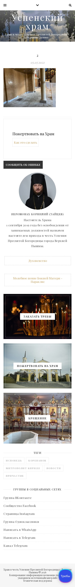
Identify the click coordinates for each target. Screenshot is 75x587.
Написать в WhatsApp (19, 530)
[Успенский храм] (37, 26)
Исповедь (14, 460)
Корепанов (37, 460)
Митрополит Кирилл (23, 468)
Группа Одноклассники (21, 522)
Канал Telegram (15, 545)
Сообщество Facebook (19, 506)
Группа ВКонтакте (17, 498)
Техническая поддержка (37, 580)
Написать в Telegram (19, 537)
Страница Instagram (19, 514)
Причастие (15, 475)
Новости (54, 468)
